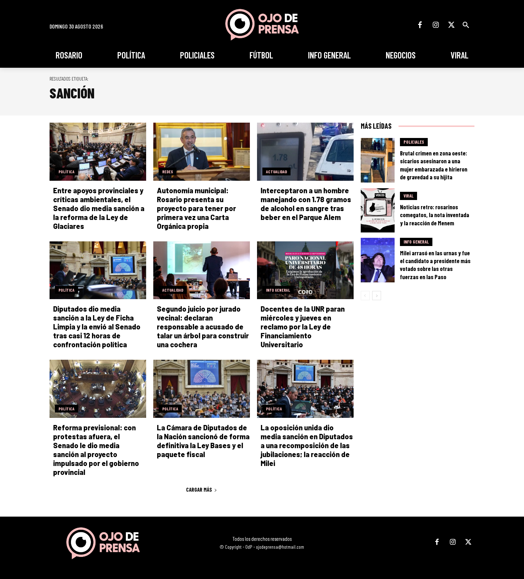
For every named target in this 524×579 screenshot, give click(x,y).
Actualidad (276, 171)
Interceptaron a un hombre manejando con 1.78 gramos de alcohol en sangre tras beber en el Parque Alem (306, 203)
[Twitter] (451, 25)
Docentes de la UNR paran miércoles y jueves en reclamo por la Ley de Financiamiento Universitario (303, 326)
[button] (465, 25)
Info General (278, 289)
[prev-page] (365, 295)
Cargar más (199, 489)
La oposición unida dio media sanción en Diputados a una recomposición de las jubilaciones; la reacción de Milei (307, 445)
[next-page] (376, 295)
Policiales (414, 142)
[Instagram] (436, 25)
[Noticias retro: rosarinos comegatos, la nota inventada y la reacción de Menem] (378, 210)
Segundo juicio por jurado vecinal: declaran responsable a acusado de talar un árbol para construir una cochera (203, 326)
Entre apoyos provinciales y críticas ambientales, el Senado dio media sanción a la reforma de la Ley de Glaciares (98, 208)
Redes (167, 171)
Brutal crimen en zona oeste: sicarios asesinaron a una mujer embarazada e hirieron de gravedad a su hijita (433, 164)
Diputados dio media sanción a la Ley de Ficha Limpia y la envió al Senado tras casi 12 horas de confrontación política (96, 326)
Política (66, 171)
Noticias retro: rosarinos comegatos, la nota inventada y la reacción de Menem (434, 214)
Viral (408, 196)
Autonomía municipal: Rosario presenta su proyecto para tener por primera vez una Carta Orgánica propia (196, 208)
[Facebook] (420, 25)
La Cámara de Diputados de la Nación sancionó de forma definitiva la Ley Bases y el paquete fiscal (203, 440)
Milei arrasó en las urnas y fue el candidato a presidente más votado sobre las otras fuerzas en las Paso (435, 264)
